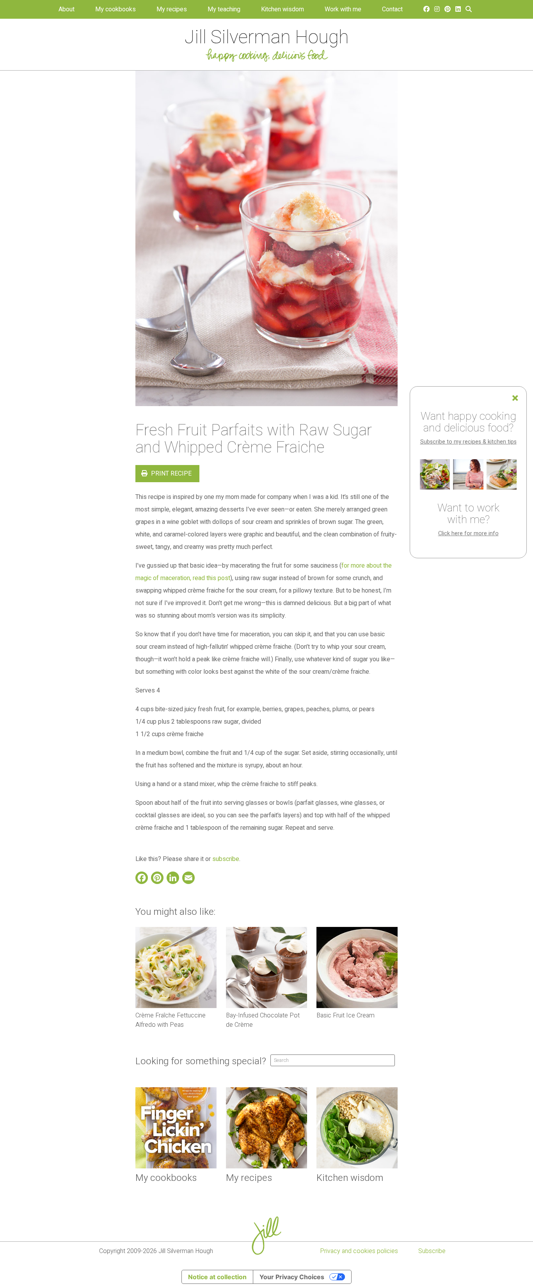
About (67, 9)
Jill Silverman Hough (267, 37)
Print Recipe (170, 473)
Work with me (343, 9)
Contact (392, 9)
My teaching (224, 9)
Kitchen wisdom (282, 9)
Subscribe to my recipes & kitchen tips (468, 442)
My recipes (171, 9)
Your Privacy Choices (291, 1277)
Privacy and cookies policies (359, 1251)
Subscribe (432, 1251)
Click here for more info (468, 533)
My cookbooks (115, 9)
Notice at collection (217, 1277)
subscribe (225, 859)
